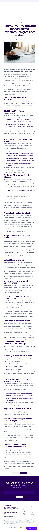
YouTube (32, 512)
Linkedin (32, 514)
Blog (23, 509)
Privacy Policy (13, 527)
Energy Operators (24, 514)
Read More (16, 472)
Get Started (23, 472)
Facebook (32, 508)
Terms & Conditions (21, 527)
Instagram (32, 510)
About (23, 507)
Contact (23, 511)
